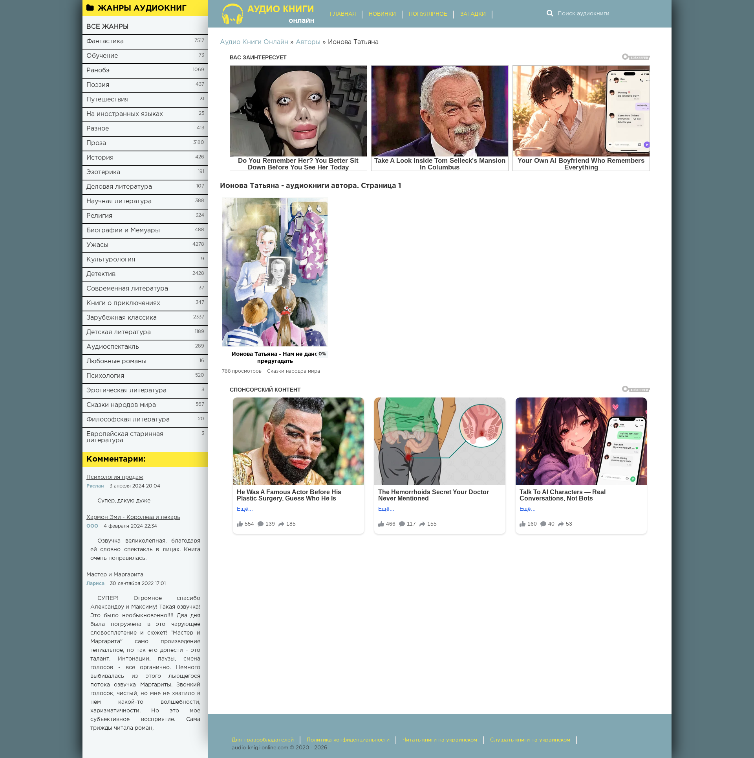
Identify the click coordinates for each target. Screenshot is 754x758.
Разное (97, 129)
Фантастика (105, 41)
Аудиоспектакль (112, 347)
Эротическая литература (126, 391)
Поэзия (97, 85)
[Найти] (550, 14)
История (99, 158)
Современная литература (127, 289)
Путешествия (107, 100)
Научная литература (119, 201)
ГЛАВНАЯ (343, 14)
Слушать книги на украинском (530, 740)
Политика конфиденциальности (348, 740)
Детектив (100, 274)
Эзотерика (103, 172)
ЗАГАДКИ (473, 14)
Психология (105, 376)
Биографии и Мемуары (123, 231)
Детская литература (118, 332)
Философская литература (128, 420)
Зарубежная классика (121, 318)
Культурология (110, 260)
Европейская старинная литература (124, 437)
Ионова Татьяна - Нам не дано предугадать (275, 358)
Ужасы (97, 245)
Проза (96, 143)
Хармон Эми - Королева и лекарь (133, 517)
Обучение (102, 56)
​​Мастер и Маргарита (114, 574)
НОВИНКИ (382, 14)
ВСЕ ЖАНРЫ (107, 27)
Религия (99, 216)
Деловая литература (119, 187)
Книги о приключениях (123, 303)
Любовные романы (116, 361)
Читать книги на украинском (440, 740)
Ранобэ (98, 71)
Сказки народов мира (121, 405)
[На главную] (269, 14)
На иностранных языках (124, 114)
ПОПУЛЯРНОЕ (428, 14)
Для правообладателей (263, 740)
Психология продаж (114, 477)
